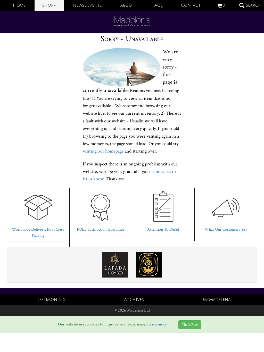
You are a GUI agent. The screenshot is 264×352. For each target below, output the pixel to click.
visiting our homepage (103, 151)
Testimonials (51, 299)
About (127, 5)
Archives (134, 299)
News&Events (87, 5)
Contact (191, 5)
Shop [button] (47, 5)
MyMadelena (217, 299)
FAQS (157, 5)
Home (19, 5)
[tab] (38, 213)
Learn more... (158, 324)
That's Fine (190, 324)
